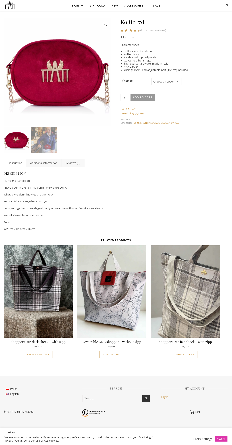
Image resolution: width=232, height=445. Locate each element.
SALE (156, 5)
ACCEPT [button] (221, 438)
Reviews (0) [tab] (72, 163)
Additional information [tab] (43, 163)
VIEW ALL (174, 122)
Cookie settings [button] (202, 438)
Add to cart (142, 97)
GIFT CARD (97, 5)
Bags (76, 5)
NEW (114, 5)
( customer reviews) (152, 30)
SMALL (164, 122)
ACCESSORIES (134, 5)
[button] (105, 24)
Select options (38, 354)
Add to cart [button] (112, 354)
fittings (127, 80)
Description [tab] (15, 163)
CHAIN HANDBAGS (150, 122)
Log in (164, 397)
